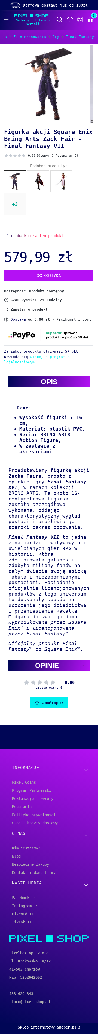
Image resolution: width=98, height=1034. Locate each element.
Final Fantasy (80, 37)
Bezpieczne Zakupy (30, 864)
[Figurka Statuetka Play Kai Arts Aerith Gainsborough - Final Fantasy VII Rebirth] (61, 181)
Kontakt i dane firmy (34, 872)
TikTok (19, 922)
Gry (56, 37)
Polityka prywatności (34, 815)
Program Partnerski (31, 790)
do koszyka (48, 275)
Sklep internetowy (47, 1027)
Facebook (22, 898)
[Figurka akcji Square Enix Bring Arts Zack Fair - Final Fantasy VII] (15, 181)
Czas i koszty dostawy (35, 823)
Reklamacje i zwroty (32, 798)
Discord (20, 914)
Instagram (23, 906)
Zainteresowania (29, 37)
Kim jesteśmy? (26, 848)
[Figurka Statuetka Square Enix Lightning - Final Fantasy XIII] (38, 181)
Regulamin (22, 806)
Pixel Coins (24, 782)
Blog (16, 856)
